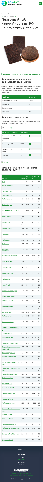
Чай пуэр (5, 244)
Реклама (21, 465)
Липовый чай (7, 333)
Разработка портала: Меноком (21, 473)
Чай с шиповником (9, 356)
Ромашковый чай (8, 297)
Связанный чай (7, 273)
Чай (3, 182)
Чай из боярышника (9, 374)
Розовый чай (7, 415)
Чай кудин (6, 279)
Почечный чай (7, 306)
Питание (21, 457)
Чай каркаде (7, 228)
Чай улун (5, 250)
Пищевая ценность (10, 74)
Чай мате (5, 234)
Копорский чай (7, 300)
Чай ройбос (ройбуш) (9, 255)
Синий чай (6, 285)
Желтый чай (6, 267)
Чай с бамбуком (7, 399)
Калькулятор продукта (30, 74)
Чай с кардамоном (8, 353)
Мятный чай (6, 312)
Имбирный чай (7, 337)
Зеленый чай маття (9, 424)
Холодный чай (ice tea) (10, 434)
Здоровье (21, 454)
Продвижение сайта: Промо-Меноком (21, 475)
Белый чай (6, 222)
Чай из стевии (7, 384)
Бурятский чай (7, 440)
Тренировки (22, 462)
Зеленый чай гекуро (9, 291)
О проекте (21, 449)
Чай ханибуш (7, 316)
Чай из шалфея (7, 378)
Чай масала (6, 240)
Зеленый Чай (7, 195)
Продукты (21, 459)
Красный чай (7, 261)
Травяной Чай (7, 191)
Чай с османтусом (8, 393)
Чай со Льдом (7, 205)
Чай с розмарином (8, 403)
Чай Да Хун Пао (7, 418)
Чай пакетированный (10, 343)
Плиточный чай (8, 322)
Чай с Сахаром (7, 199)
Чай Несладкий (7, 185)
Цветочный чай (8, 387)
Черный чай (6, 216)
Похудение (21, 452)
